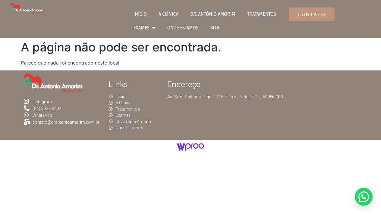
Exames (141, 28)
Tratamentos (261, 14)
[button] (312, 14)
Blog (215, 28)
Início (140, 14)
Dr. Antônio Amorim (212, 14)
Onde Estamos (182, 28)
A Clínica (168, 14)
